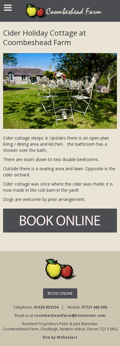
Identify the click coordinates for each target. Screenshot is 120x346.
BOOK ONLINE (60, 293)
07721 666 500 (94, 307)
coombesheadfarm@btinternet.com (70, 315)
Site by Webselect (60, 337)
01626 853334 (46, 307)
